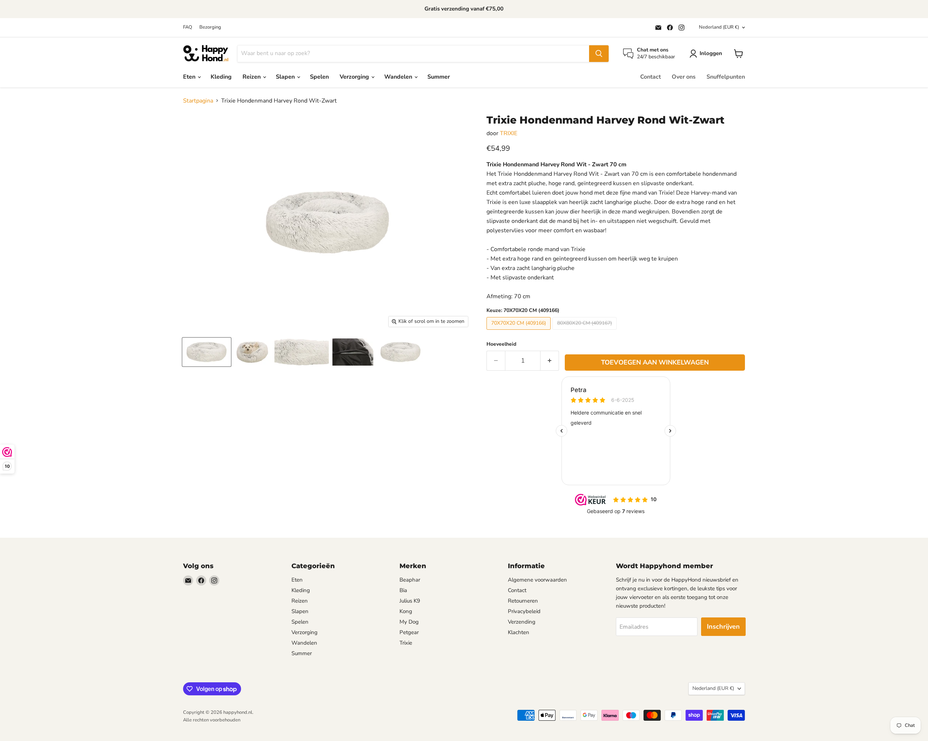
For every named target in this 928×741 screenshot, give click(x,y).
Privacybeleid (524, 611)
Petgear (409, 632)
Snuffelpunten (726, 77)
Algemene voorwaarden (537, 579)
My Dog (409, 621)
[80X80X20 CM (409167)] (585, 332)
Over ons (684, 77)
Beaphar (409, 579)
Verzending (521, 621)
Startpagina (198, 100)
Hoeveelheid (501, 344)
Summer (438, 77)
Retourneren (523, 600)
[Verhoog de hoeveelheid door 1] (549, 361)
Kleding (221, 77)
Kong (405, 611)
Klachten (518, 632)
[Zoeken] (599, 53)
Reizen (252, 77)
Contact (650, 77)
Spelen (319, 77)
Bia (403, 590)
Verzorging (355, 77)
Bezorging (210, 27)
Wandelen (399, 77)
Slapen (286, 77)
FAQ (187, 27)
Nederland (719, 27)
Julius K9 (409, 600)
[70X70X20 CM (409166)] (519, 332)
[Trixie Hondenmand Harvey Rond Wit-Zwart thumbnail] (206, 352)
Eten (190, 77)
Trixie (405, 642)
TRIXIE (508, 133)
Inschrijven (723, 626)
